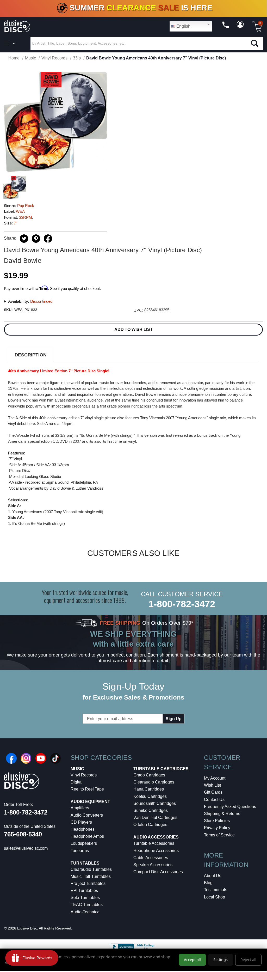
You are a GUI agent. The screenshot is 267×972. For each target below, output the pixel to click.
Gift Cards (213, 792)
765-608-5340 (23, 834)
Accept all (192, 959)
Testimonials (215, 890)
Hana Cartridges (148, 789)
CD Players (81, 822)
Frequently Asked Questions (230, 806)
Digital (77, 782)
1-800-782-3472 (181, 604)
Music (77, 769)
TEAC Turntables (87, 904)
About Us (212, 875)
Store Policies (217, 820)
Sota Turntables (85, 897)
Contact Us (214, 799)
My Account (214, 778)
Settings (220, 959)
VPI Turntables (84, 890)
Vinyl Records (84, 775)
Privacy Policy (217, 827)
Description (31, 354)
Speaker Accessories (152, 864)
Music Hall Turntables (91, 876)
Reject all (248, 959)
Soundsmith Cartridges (154, 803)
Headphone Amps (87, 836)
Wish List (212, 785)
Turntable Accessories (153, 843)
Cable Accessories (150, 857)
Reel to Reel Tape (87, 789)
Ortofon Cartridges (150, 824)
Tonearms (80, 850)
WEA (20, 211)
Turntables (85, 863)
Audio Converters (87, 815)
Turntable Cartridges (161, 769)
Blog (208, 882)
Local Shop (214, 897)
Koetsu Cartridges (150, 796)
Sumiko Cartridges (150, 810)
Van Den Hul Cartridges (155, 817)
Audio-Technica (85, 912)
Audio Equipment (90, 801)
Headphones (83, 829)
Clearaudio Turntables (91, 869)
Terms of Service (219, 835)
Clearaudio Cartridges (153, 782)
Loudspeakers (84, 843)
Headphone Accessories (156, 850)
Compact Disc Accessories (158, 872)
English (182, 26)
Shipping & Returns (222, 813)
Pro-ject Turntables (88, 883)
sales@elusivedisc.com (26, 848)
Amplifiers (80, 808)
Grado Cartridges (149, 775)
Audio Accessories (156, 837)
